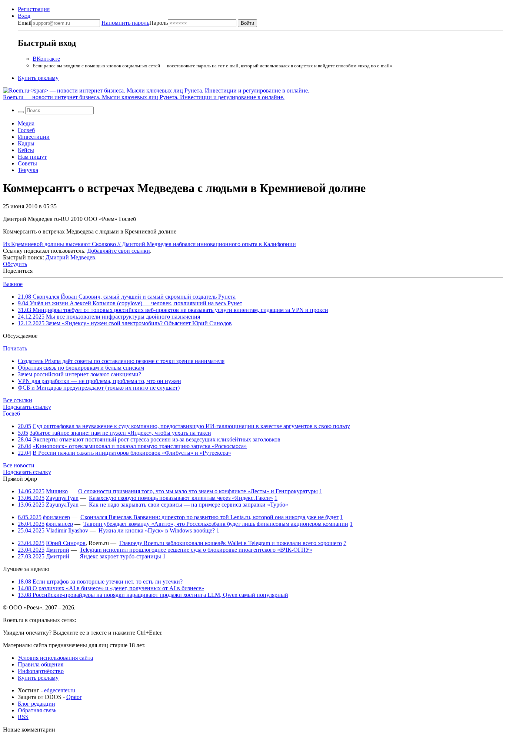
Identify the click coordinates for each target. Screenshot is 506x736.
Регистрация (34, 9)
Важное (13, 284)
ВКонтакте (46, 59)
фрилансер (56, 517)
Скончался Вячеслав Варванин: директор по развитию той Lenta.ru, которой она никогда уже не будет (209, 517)
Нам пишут (32, 157)
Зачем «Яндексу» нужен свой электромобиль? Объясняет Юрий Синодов (125, 323)
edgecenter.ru (59, 690)
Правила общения (40, 664)
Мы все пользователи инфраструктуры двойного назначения (109, 316)
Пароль (134, 23)
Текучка (28, 170)
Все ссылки (17, 400)
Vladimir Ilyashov (67, 530)
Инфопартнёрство (41, 671)
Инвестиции (34, 137)
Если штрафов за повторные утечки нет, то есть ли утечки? (100, 581)
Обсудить (15, 264)
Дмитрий (57, 550)
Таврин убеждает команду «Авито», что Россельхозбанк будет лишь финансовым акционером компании (215, 524)
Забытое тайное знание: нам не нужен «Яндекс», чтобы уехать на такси (120, 433)
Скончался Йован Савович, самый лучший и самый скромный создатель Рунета (127, 296)
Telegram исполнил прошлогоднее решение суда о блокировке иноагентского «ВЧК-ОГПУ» (196, 550)
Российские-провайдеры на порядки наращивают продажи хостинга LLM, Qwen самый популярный (153, 595)
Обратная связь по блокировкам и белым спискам (81, 367)
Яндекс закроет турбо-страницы (120, 556)
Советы (27, 163)
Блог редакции (36, 703)
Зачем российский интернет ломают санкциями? (79, 374)
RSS (23, 717)
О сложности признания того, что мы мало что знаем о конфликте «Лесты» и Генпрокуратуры (198, 491)
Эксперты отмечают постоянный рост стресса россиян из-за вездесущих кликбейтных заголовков (156, 439)
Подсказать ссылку (27, 407)
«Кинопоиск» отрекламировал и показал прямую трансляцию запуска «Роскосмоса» (140, 446)
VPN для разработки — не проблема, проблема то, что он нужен (99, 381)
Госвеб (26, 130)
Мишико (57, 491)
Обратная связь (37, 710)
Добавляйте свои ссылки (118, 251)
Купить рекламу (38, 78)
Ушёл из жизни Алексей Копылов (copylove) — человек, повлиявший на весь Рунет (130, 303)
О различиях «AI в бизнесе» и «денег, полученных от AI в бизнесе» (111, 588)
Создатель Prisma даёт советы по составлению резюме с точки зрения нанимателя (121, 361)
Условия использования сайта (55, 658)
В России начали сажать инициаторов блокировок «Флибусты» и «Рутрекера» (132, 453)
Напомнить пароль (125, 23)
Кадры (26, 143)
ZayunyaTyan (62, 498)
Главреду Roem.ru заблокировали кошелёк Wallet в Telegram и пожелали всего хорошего (230, 543)
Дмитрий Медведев (70, 257)
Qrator (73, 697)
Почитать (15, 348)
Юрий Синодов (66, 543)
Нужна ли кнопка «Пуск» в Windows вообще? (157, 530)
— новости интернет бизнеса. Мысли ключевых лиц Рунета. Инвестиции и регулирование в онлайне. (143, 97)
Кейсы (26, 150)
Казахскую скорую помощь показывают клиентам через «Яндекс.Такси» (181, 498)
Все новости (18, 465)
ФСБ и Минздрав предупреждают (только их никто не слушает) (99, 387)
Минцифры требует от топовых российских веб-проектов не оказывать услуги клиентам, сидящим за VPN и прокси (173, 310)
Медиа (26, 123)
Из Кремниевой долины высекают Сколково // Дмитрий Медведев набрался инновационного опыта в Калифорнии (149, 244)
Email (24, 23)
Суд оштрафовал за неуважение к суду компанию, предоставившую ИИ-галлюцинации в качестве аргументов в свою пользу (191, 426)
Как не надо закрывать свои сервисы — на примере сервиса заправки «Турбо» (188, 504)
